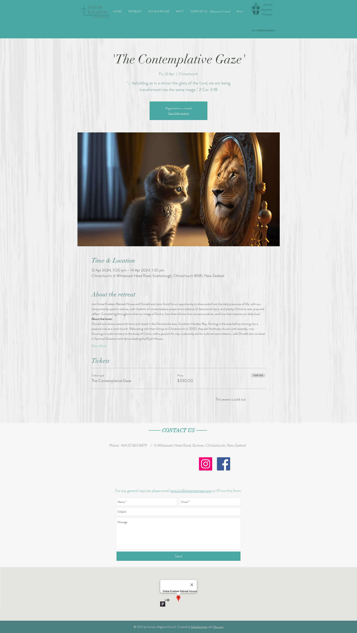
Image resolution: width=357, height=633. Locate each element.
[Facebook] (223, 463)
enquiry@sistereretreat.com (191, 490)
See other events (178, 113)
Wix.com (218, 627)
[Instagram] (205, 463)
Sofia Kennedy (199, 627)
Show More (99, 346)
